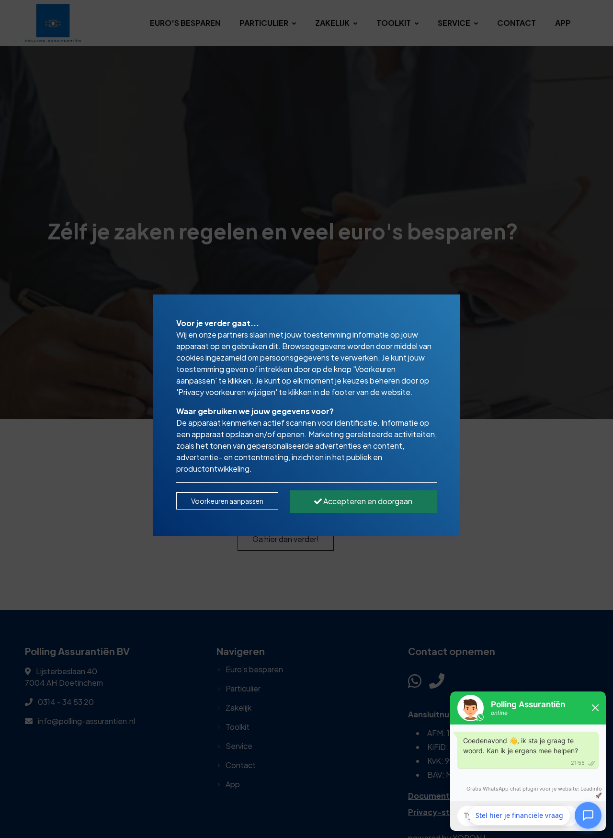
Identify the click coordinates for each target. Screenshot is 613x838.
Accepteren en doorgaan (367, 501)
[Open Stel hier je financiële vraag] (588, 815)
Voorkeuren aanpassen (227, 501)
